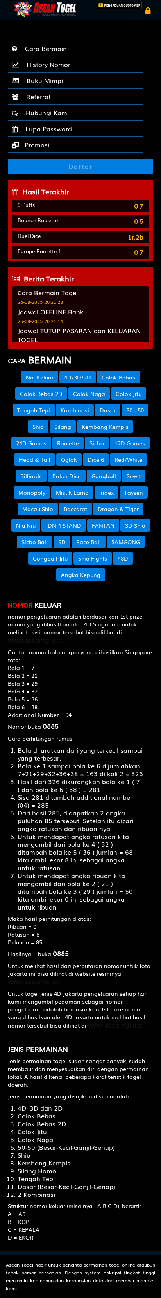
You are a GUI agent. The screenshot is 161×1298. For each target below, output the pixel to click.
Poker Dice (66, 476)
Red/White (128, 459)
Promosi (36, 144)
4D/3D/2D (77, 377)
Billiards (31, 476)
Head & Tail (34, 459)
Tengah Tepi (33, 410)
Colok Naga (89, 394)
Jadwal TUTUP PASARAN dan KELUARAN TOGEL (79, 335)
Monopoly (31, 492)
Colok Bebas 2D (41, 394)
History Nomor (46, 64)
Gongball (103, 476)
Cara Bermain (44, 48)
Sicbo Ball (34, 542)
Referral (36, 96)
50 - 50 (135, 410)
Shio (38, 426)
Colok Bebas (118, 377)
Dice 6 (96, 459)
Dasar (108, 410)
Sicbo (96, 443)
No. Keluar (40, 377)
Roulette (68, 443)
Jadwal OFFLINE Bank (51, 311)
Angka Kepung (80, 575)
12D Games (129, 443)
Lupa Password (46, 128)
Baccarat (75, 509)
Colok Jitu (128, 394)
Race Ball (88, 542)
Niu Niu (26, 525)
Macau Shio (37, 509)
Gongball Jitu (50, 558)
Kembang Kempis (105, 426)
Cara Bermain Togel (48, 292)
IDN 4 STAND (63, 525)
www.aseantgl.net (35, 639)
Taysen (133, 492)
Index (106, 492)
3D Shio (135, 525)
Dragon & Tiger (118, 509)
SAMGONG (125, 542)
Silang (62, 426)
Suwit (134, 476)
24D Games (31, 443)
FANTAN (103, 525)
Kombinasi (75, 410)
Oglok (69, 459)
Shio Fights (92, 558)
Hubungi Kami (45, 112)
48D (123, 558)
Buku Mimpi (43, 80)
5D (62, 542)
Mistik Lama (72, 492)
